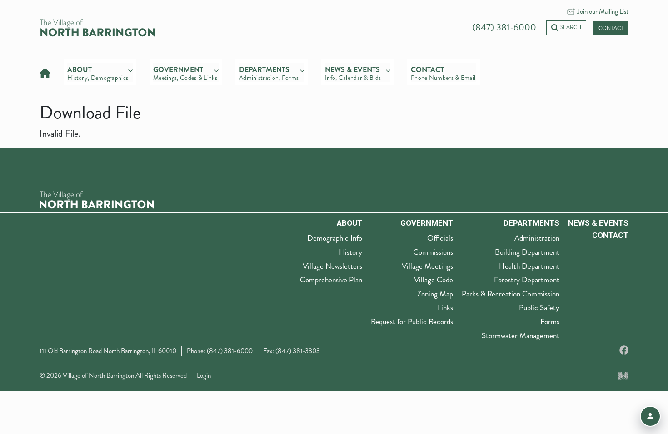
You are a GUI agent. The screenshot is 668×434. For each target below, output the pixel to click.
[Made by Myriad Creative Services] (623, 375)
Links (445, 307)
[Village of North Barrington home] (97, 27)
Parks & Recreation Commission (510, 293)
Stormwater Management (520, 335)
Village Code (433, 279)
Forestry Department (526, 279)
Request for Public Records (412, 321)
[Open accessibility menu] (650, 416)
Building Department (527, 252)
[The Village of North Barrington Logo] (97, 198)
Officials (440, 237)
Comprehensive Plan (331, 279)
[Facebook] (623, 350)
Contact (610, 28)
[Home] (45, 72)
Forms (549, 321)
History (350, 252)
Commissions (433, 252)
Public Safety (539, 307)
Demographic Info (334, 237)
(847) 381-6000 (504, 27)
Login (204, 375)
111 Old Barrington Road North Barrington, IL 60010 (108, 351)
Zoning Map (435, 293)
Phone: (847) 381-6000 (220, 351)
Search (570, 27)
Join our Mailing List (602, 11)
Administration (536, 237)
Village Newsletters (332, 266)
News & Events (598, 222)
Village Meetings (427, 266)
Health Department (529, 266)
